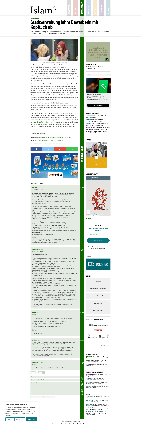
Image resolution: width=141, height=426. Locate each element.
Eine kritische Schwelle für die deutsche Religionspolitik (96, 413)
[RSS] (82, 157)
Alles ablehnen (19, 419)
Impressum (58, 423)
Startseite (69, 8)
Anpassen (9, 419)
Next (107, 335)
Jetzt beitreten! (98, 105)
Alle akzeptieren (31, 419)
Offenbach (101, 66)
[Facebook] (36, 149)
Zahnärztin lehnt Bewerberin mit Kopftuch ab (45, 143)
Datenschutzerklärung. (100, 248)
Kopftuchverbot (46, 103)
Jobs (70, 423)
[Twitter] (48, 149)
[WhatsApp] (72, 149)
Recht (95, 8)
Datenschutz (86, 423)
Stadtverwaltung (90, 68)
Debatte (108, 8)
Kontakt (53, 423)
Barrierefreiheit (65, 423)
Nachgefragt (98, 303)
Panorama (88, 8)
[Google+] (60, 149)
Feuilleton (101, 8)
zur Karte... (89, 218)
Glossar (98, 281)
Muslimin (94, 66)
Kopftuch (88, 66)
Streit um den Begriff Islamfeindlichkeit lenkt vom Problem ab (97, 404)
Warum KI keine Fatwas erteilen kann (97, 401)
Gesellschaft (82, 8)
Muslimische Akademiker (98, 288)
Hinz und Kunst (98, 310)
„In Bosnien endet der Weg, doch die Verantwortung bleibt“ (97, 408)
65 (82, 154)
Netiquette (74, 398)
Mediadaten (80, 423)
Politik (75, 8)
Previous (88, 335)
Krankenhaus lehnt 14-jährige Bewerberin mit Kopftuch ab (48, 140)
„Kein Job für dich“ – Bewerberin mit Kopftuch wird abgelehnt (51, 137)
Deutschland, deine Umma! (98, 296)
